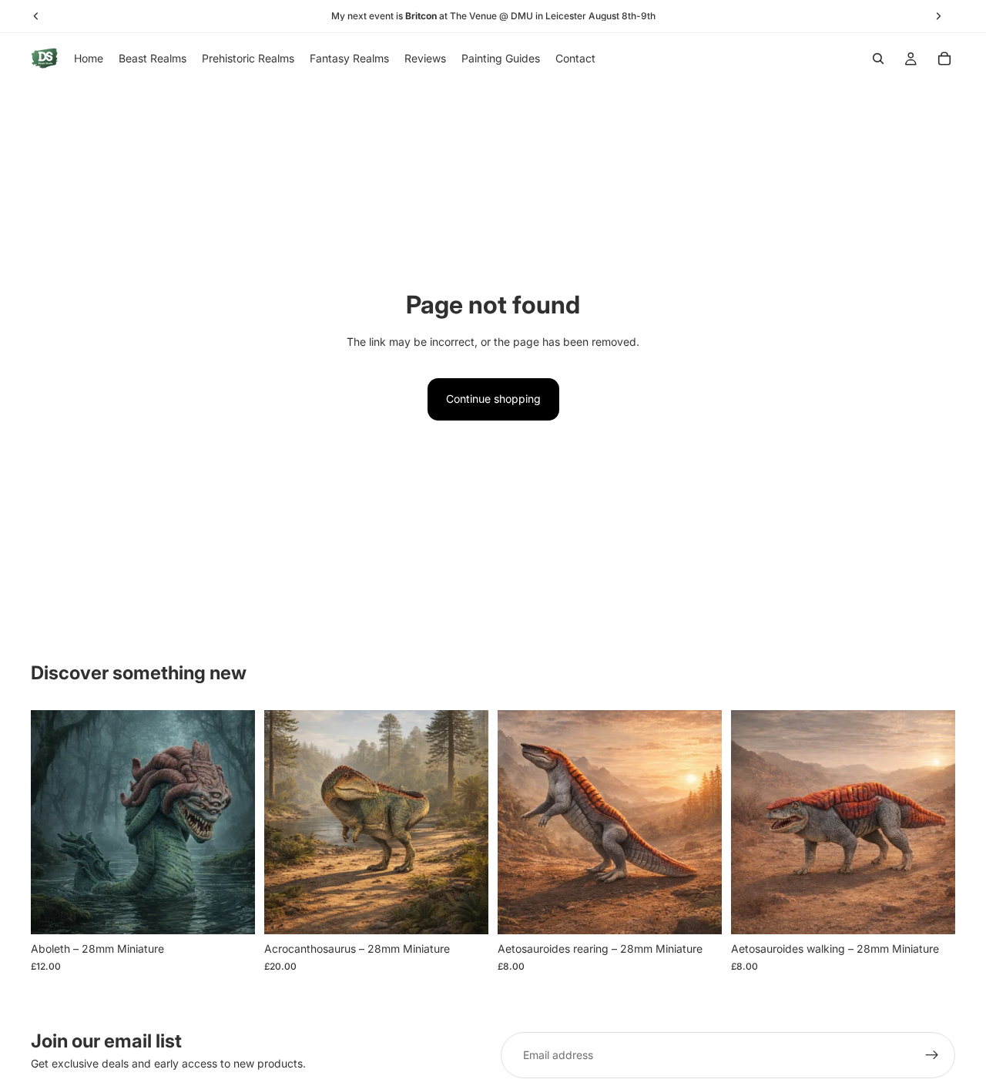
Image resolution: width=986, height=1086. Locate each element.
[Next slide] (232, 823)
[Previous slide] (54, 823)
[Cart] (944, 58)
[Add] (231, 911)
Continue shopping (493, 398)
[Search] (878, 58)
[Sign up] (932, 1055)
